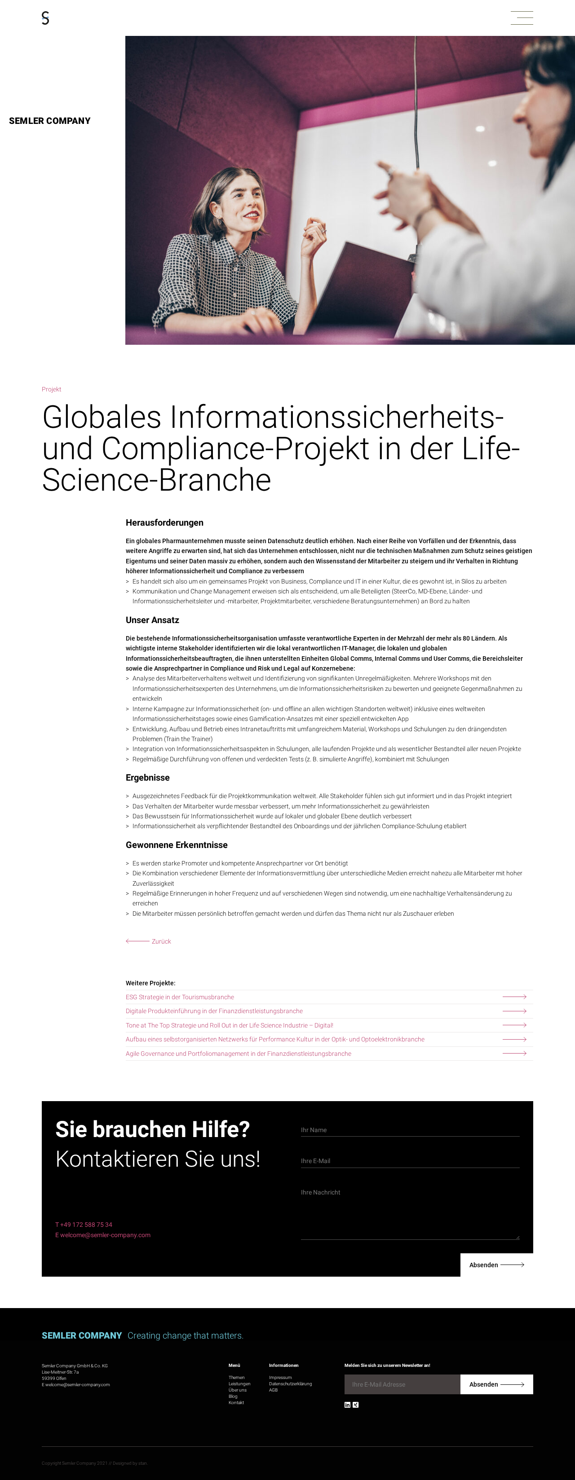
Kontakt (236, 1402)
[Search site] (528, 1438)
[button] (522, 18)
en (556, 1434)
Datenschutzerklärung (290, 1383)
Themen (237, 1377)
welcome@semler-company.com (77, 1384)
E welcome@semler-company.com (102, 1234)
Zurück (161, 941)
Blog (233, 1396)
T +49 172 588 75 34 (83, 1224)
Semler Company (50, 121)
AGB (273, 1390)
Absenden (483, 1265)
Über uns (238, 1390)
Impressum (280, 1377)
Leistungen (240, 1383)
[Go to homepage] (45, 18)
